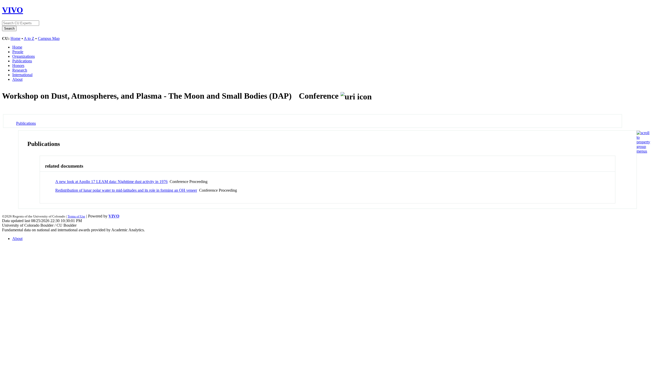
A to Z (29, 38)
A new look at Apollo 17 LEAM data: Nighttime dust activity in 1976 (111, 181)
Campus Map (49, 38)
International (22, 75)
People (17, 52)
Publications (22, 61)
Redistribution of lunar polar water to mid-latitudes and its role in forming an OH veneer (126, 190)
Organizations (23, 56)
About (17, 79)
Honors (18, 65)
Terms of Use (76, 216)
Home (15, 38)
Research (19, 70)
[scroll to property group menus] (643, 151)
